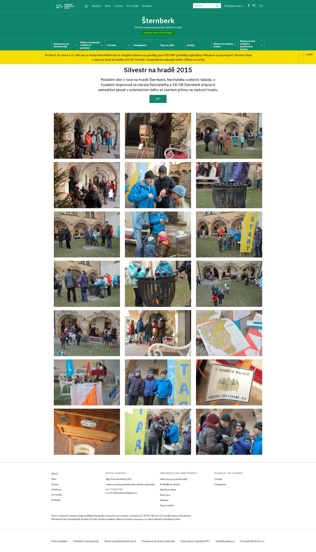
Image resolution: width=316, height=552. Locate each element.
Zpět (158, 98)
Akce (108, 5)
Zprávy (54, 484)
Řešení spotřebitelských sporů (120, 541)
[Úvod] (86, 5)
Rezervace (165, 494)
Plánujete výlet (233, 5)
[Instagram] (254, 6)
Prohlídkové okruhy (170, 484)
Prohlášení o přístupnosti (86, 541)
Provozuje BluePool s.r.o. (252, 541)
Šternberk (158, 20)
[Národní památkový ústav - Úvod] (65, 6)
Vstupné (164, 500)
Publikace (56, 489)
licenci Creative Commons (126, 515)
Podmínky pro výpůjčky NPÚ (195, 541)
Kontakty (55, 499)
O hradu (218, 479)
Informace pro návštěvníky (173, 479)
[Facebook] (249, 6)
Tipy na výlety (167, 505)
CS (261, 5)
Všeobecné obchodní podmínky (158, 541)
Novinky (96, 5)
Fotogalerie (220, 484)
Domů (54, 473)
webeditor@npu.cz (225, 541)
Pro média (132, 5)
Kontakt (147, 5)
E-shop (119, 5)
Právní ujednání (59, 541)
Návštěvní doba (168, 489)
